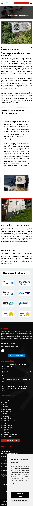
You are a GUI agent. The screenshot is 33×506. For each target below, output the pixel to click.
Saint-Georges (7, 425)
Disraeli (5, 404)
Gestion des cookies (5, 504)
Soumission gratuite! (21, 3)
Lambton (5, 413)
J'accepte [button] (20, 493)
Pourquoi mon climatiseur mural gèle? (19, 372)
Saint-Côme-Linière (9, 420)
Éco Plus (8, 102)
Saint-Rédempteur (8, 431)
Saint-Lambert (7, 427)
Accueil (3, 15)
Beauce (5, 399)
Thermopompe (6, 487)
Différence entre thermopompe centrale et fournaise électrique (17, 387)
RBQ (2, 73)
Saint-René (6, 433)
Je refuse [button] (20, 496)
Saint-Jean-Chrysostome (11, 422)
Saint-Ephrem (7, 418)
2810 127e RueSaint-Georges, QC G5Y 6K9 (9, 452)
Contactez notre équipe (9, 253)
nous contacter (11, 83)
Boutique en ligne (16, 355)
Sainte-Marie (7, 429)
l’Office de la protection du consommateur (16, 74)
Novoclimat (18, 66)
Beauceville (6, 401)
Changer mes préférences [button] (19, 500)
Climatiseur (5, 484)
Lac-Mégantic (7, 411)
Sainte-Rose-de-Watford (11, 434)
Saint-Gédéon (7, 424)
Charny (5, 402)
